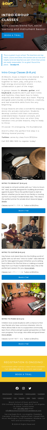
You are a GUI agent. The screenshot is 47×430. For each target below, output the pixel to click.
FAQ (15, 398)
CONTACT (41, 398)
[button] (17, 388)
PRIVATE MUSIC (7, 394)
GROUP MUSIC (18, 394)
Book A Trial (23, 211)
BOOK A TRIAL (35, 4)
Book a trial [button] (12, 35)
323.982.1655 (15, 369)
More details (29, 268)
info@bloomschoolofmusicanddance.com (23, 410)
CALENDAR (41, 394)
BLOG (34, 398)
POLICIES (21, 398)
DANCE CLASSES (31, 394)
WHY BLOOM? (7, 398)
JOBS (28, 398)
